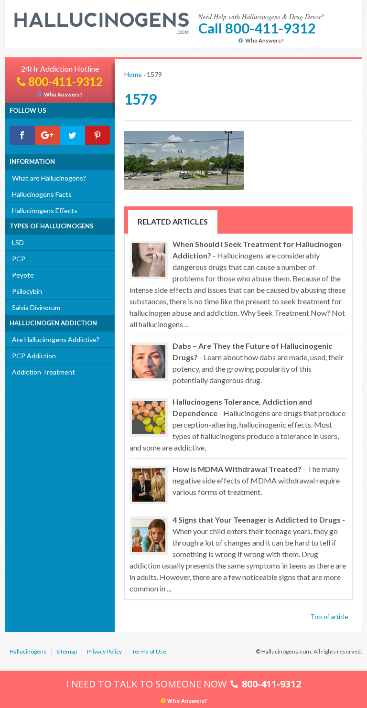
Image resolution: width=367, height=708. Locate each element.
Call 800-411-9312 (257, 28)
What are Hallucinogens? (49, 178)
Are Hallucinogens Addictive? (55, 339)
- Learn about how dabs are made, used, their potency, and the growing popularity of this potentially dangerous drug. (258, 363)
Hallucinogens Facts (42, 194)
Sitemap (66, 651)
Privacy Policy (104, 651)
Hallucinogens (28, 651)
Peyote (23, 275)
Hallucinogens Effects (44, 210)
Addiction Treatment (43, 372)
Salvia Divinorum (36, 307)
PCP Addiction (34, 356)
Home (133, 74)
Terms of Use (149, 651)
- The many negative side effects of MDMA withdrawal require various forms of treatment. (256, 480)
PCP (18, 259)
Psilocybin (27, 291)
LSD (18, 242)
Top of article (329, 617)
